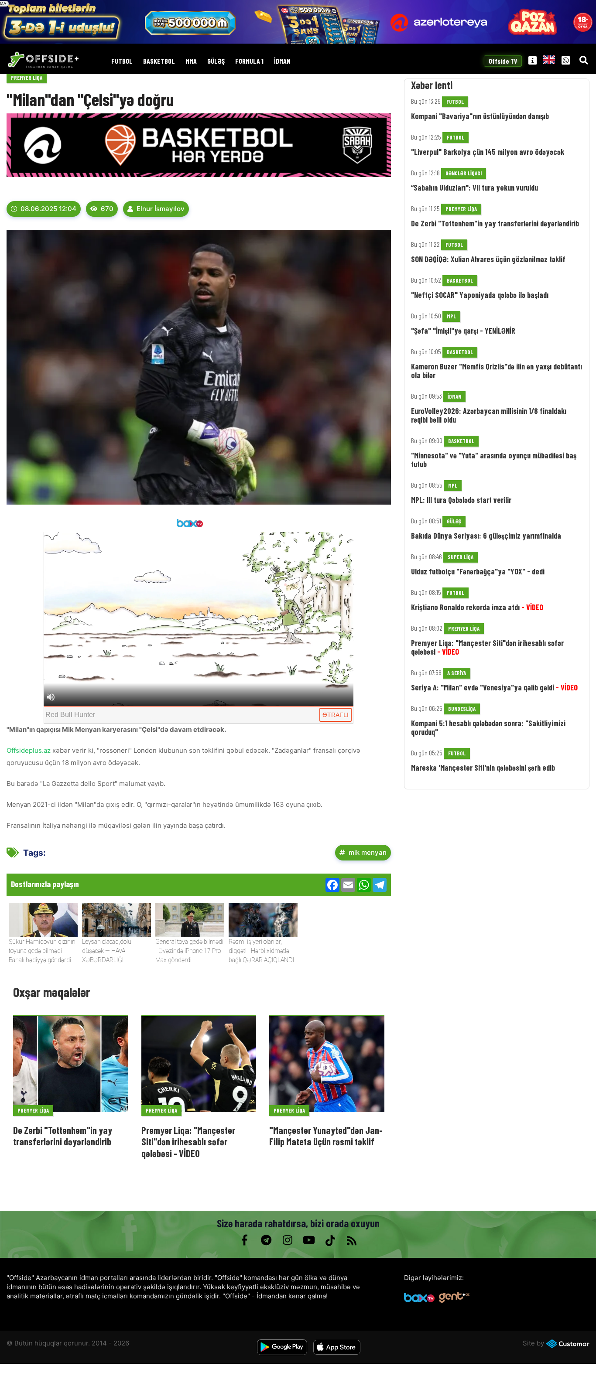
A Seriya (456, 672)
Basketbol (159, 61)
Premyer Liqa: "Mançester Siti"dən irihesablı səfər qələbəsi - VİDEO (188, 1141)
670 (107, 209)
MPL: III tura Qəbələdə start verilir (461, 500)
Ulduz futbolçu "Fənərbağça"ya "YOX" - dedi (478, 571)
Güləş (216, 61)
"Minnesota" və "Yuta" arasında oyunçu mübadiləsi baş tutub (493, 460)
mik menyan (368, 852)
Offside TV (503, 61)
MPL (451, 316)
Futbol (122, 61)
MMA (191, 61)
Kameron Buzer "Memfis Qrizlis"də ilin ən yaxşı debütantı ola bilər (496, 371)
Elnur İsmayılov (161, 209)
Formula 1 (249, 61)
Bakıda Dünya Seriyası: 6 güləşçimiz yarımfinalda (486, 535)
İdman (282, 61)
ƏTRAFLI (335, 714)
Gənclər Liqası (463, 173)
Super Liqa (460, 556)
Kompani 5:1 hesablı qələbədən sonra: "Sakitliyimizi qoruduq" (488, 727)
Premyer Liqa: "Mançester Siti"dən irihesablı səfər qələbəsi (487, 647)
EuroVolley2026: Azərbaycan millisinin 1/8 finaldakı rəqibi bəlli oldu (488, 415)
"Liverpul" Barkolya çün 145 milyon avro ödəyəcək (487, 152)
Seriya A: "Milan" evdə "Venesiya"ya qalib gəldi (494, 687)
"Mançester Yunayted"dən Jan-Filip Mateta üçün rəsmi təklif (326, 1135)
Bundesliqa (462, 708)
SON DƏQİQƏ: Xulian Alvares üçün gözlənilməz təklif (488, 259)
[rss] (351, 1240)
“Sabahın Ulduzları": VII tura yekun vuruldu (474, 187)
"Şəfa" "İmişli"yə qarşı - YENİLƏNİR (463, 330)
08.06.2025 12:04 (48, 209)
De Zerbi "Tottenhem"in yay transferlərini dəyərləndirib (62, 1135)
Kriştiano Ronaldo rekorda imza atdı (477, 607)
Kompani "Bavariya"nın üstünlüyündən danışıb (480, 116)
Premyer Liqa (26, 77)
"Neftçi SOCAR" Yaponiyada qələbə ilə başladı (479, 295)
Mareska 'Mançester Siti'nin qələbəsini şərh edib (483, 767)
